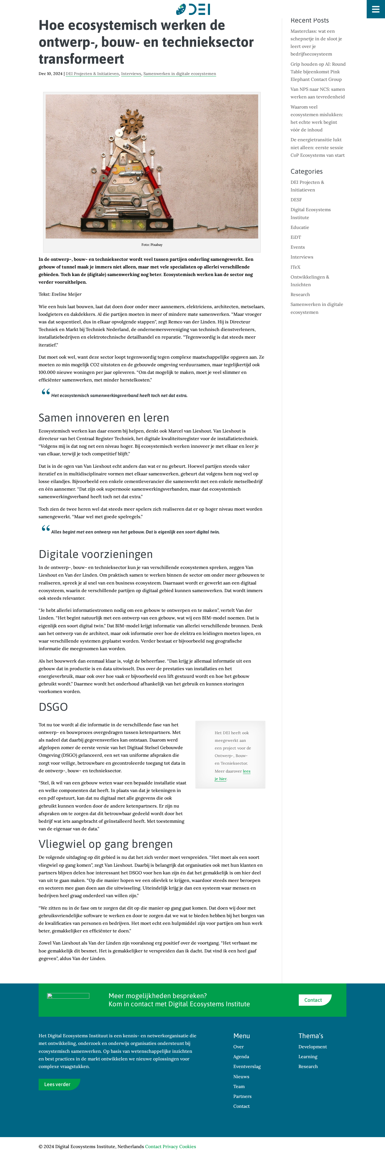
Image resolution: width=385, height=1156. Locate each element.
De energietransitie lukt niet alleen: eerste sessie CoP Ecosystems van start (318, 147)
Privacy (170, 1146)
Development (312, 1046)
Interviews (131, 73)
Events (298, 247)
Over (238, 1046)
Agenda (241, 1056)
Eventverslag (247, 1066)
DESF (296, 199)
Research (300, 294)
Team (239, 1086)
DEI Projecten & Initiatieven (92, 73)
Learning (307, 1056)
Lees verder (57, 1084)
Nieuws (241, 1076)
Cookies (187, 1146)
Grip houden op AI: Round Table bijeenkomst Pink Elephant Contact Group (318, 71)
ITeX (295, 267)
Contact (313, 1000)
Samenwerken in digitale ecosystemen (179, 73)
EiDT (296, 237)
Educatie (300, 227)
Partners (242, 1096)
